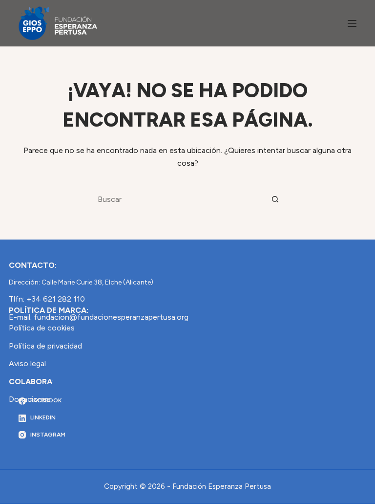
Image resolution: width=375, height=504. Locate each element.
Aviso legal (27, 363)
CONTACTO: (33, 265)
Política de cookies (42, 327)
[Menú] (352, 23)
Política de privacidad (45, 346)
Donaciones (30, 399)
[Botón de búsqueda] (275, 199)
